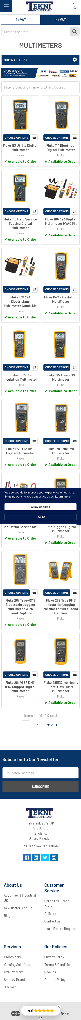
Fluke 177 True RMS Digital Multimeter (20, 451)
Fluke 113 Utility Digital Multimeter (20, 147)
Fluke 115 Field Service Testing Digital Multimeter (20, 223)
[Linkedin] (36, 858)
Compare (34, 137)
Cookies (50, 972)
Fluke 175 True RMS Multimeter (61, 377)
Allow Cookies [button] (40, 507)
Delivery (50, 913)
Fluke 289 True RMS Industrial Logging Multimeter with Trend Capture (60, 606)
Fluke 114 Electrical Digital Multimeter (60, 147)
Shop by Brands (15, 980)
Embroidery (12, 957)
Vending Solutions (17, 964)
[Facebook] (27, 858)
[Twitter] (45, 858)
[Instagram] (54, 858)
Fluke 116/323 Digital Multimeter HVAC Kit (61, 221)
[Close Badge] (58, 1006)
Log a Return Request (60, 929)
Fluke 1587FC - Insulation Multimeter (20, 377)
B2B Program (13, 972)
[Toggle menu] (6, 6)
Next (50, 725)
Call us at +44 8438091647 (40, 846)
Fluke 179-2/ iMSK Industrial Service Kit (20, 524)
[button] (74, 59)
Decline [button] (40, 517)
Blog (7, 915)
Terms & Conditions (58, 964)
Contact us (52, 921)
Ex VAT (21, 20)
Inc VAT (60, 20)
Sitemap (10, 987)
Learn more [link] (63, 496)
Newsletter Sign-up (18, 908)
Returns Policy (54, 980)
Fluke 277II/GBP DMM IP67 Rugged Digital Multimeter (60, 526)
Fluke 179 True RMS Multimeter (61, 451)
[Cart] (75, 6)
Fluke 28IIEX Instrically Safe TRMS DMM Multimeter (61, 686)
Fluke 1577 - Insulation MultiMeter (60, 299)
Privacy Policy (54, 957)
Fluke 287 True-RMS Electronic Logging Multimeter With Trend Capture (20, 606)
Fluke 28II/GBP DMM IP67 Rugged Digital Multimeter (20, 686)
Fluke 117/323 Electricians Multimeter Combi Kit (20, 301)
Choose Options (16, 137)
